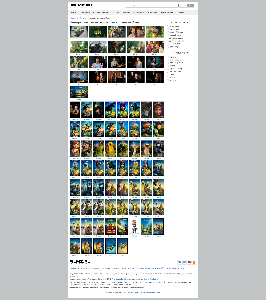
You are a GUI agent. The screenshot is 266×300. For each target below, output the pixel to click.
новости (75, 12)
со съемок (173, 80)
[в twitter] (184, 262)
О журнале (182, 12)
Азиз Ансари (174, 29)
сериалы (106, 268)
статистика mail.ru (174, 268)
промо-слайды (175, 60)
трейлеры (126, 12)
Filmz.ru (181, 274)
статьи (116, 12)
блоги (116, 268)
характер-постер (175, 69)
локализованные (175, 71)
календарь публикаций (151, 268)
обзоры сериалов (101, 12)
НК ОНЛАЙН (152, 12)
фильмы (96, 268)
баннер (172, 74)
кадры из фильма (176, 63)
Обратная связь (133, 292)
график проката (167, 12)
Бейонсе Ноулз (175, 44)
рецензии (86, 12)
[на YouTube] (189, 262)
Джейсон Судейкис (176, 41)
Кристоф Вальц (175, 35)
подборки (133, 268)
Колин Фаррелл (175, 26)
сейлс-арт (173, 57)
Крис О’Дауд (174, 47)
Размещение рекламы (150, 292)
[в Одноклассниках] (194, 262)
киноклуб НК (139, 12)
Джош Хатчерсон (176, 38)
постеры (172, 66)
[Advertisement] (182, 117)
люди (123, 268)
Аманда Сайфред (176, 32)
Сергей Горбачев (150, 279)
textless (172, 77)
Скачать (78, 39)
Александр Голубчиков (121, 279)
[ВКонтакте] (180, 262)
